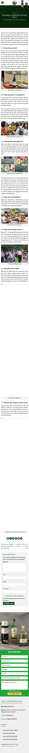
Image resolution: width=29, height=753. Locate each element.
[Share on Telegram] (21, 538)
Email (5, 581)
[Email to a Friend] (13, 538)
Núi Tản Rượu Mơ (22, 19)
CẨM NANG (14, 13)
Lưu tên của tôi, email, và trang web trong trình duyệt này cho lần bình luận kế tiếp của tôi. (13, 598)
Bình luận (6, 561)
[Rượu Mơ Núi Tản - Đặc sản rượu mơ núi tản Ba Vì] (14, 2)
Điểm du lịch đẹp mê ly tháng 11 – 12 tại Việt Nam (22, 546)
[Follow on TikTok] (22, 4)
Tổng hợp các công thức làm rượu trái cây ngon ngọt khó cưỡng (7, 546)
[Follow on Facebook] (22, 1)
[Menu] (2, 2)
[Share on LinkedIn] (18, 538)
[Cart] (26, 4)
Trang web (5, 588)
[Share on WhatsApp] (8, 538)
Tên (4, 574)
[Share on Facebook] (10, 538)
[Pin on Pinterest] (16, 538)
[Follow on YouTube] (22, 6)
